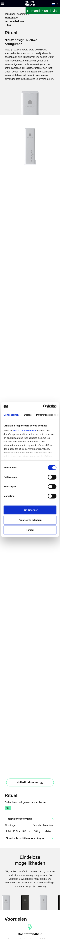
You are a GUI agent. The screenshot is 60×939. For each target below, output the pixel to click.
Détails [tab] (28, 414)
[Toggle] (3, 4)
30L (8, 808)
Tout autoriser (30, 510)
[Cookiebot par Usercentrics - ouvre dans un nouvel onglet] (43, 406)
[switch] (52, 477)
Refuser (30, 530)
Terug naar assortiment (17, 14)
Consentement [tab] (11, 414)
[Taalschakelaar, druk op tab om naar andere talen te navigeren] (55, 3)
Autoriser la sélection (30, 520)
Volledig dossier (27, 782)
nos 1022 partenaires (24, 430)
